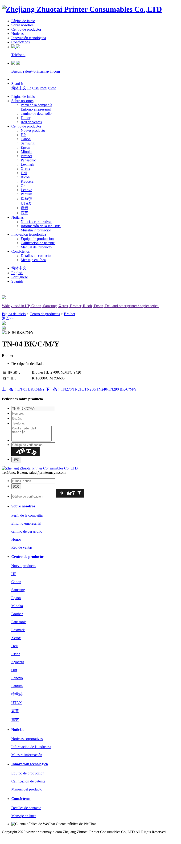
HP (23, 135)
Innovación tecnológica (28, 38)
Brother (26, 156)
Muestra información (36, 230)
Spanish (18, 84)
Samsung (27, 143)
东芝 (24, 213)
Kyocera (27, 181)
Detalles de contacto (36, 256)
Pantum (26, 194)
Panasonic (28, 160)
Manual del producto (36, 247)
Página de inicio (23, 21)
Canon (26, 139)
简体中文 (18, 88)
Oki (23, 186)
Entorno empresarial (36, 109)
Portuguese (48, 88)
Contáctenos (20, 42)
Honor (25, 118)
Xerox (25, 169)
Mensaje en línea (33, 260)
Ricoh (25, 177)
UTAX (26, 203)
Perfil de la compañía (36, 105)
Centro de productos (26, 29)
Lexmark (27, 164)
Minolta (26, 152)
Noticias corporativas (36, 222)
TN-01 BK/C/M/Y (23, 389)
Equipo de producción (37, 239)
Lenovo (26, 190)
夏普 (24, 208)
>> (8, 318)
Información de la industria (41, 226)
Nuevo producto (33, 130)
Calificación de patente (38, 243)
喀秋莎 (26, 199)
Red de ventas (31, 122)
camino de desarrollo (36, 113)
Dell (24, 173)
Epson (25, 147)
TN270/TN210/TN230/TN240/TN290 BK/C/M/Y (91, 389)
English (33, 88)
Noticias (17, 34)
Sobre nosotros (22, 25)
